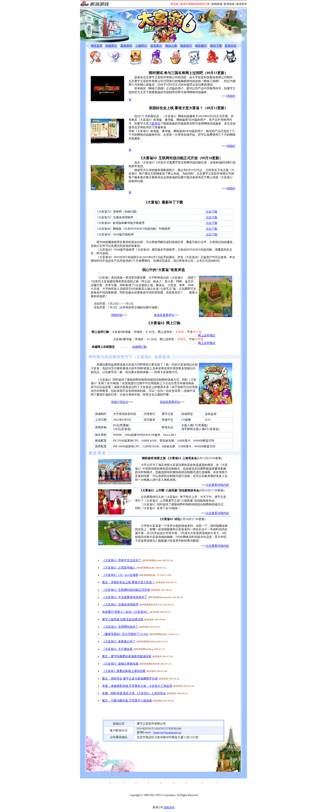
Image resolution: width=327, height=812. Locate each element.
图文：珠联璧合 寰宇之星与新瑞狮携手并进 (130, 678)
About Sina (117, 782)
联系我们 (154, 782)
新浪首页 (241, 4)
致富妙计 (186, 45)
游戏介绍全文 (119, 402)
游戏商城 (216, 4)
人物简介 (141, 45)
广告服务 (142, 782)
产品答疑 (223, 782)
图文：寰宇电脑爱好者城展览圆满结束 (126, 656)
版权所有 (169, 807)
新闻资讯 (126, 45)
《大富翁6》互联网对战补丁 (120, 626)
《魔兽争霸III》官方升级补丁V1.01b (125, 634)
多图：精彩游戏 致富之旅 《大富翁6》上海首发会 (134, 693)
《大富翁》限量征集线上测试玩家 (123, 671)
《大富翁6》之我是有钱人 (118, 567)
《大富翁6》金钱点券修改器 (120, 663)
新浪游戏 (229, 4)
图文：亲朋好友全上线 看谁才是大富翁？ (128, 582)
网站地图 (129, 782)
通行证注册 (210, 782)
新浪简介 (103, 782)
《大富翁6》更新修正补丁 (118, 641)
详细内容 (117, 315)
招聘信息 (167, 782)
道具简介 (156, 45)
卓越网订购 (139, 346)
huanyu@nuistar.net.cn (167, 732)
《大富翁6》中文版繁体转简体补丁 (124, 597)
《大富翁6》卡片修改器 (117, 649)
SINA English (194, 782)
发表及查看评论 (164, 315)
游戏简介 (111, 45)
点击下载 (211, 211)
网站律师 (179, 782)
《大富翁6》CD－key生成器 (120, 575)
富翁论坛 (230, 45)
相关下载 (216, 45)
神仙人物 (171, 45)
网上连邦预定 (206, 335)
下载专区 (154, 123)
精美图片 (201, 45)
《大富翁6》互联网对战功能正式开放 (126, 589)
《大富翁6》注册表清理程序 (120, 604)
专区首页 (96, 45)
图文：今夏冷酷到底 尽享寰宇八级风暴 (127, 700)
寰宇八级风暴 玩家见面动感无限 (122, 619)
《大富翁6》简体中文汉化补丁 (121, 560)
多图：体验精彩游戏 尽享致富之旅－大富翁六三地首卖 (137, 685)
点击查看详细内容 (217, 484)
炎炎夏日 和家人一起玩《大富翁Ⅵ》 (125, 611)
